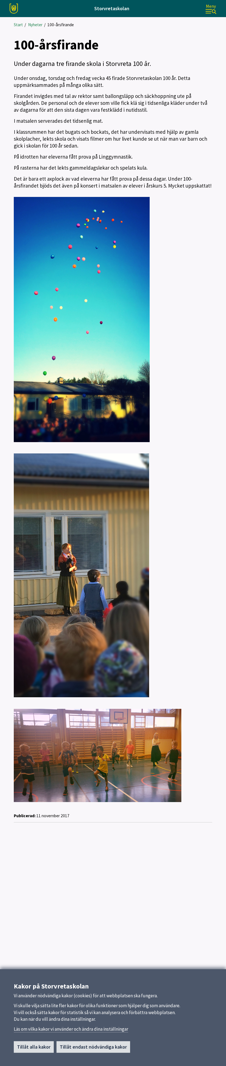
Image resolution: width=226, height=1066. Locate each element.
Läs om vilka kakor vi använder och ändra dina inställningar (71, 1029)
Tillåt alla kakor (33, 1047)
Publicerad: (25, 815)
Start (18, 24)
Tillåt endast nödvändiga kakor (93, 1047)
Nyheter (35, 24)
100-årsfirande (60, 24)
